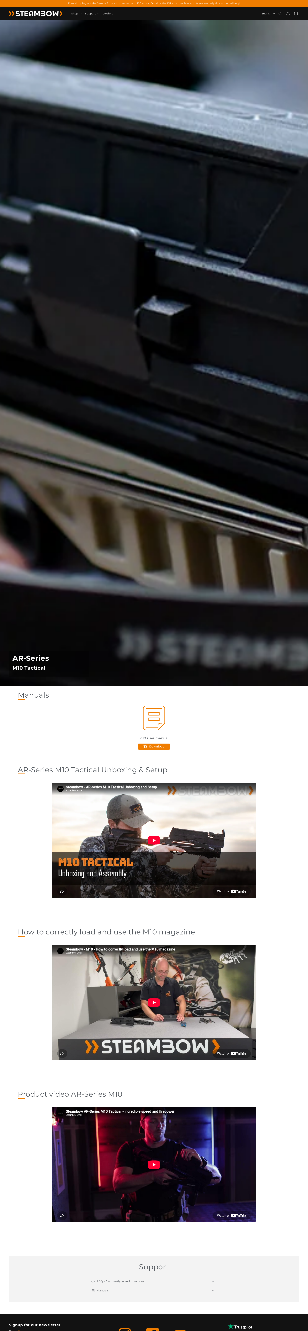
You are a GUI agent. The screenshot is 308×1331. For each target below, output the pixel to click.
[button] (76, 13)
